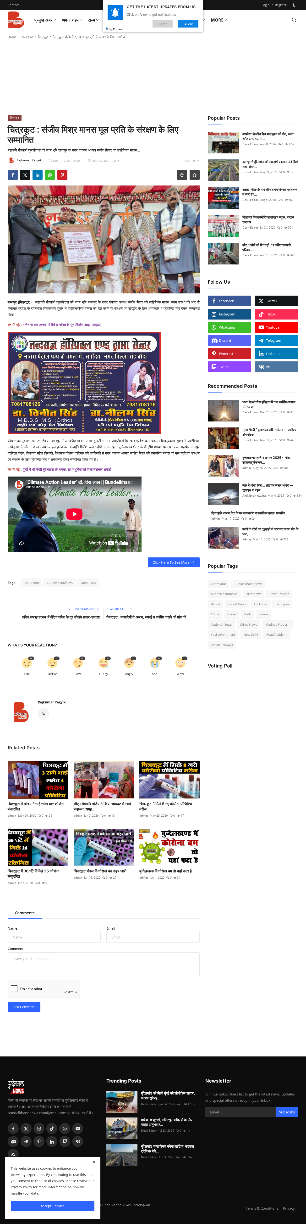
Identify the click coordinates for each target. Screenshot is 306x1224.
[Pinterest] (38, 1141)
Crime (215, 614)
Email (110, 928)
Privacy (289, 1208)
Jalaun (263, 614)
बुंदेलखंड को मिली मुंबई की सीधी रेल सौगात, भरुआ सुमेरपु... (168, 1095)
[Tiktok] (51, 1128)
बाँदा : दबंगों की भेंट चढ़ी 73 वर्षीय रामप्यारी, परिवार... (267, 247)
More (217, 20)
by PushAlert (116, 29)
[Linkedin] (51, 1141)
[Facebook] (13, 1128)
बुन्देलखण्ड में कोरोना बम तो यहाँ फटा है (165, 871)
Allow (188, 23)
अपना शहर (27, 37)
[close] (94, 1162)
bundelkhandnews (60, 582)
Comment (16, 948)
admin (12, 816)
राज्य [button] (91, 20)
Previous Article (87, 609)
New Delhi (251, 635)
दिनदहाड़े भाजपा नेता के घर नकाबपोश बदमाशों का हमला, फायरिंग (248, 513)
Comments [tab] (25, 912)
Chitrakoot (218, 584)
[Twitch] (64, 1141)
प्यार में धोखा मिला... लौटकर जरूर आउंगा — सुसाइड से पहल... (267, 487)
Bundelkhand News (248, 584)
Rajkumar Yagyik (52, 702)
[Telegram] (26, 1141)
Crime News (248, 624)
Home (12, 37)
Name (12, 928)
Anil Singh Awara (254, 496)
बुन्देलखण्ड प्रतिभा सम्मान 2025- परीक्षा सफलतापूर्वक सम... (266, 459)
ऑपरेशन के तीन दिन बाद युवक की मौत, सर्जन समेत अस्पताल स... (268, 136)
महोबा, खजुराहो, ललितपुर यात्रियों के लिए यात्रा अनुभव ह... (166, 1122)
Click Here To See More (171, 562)
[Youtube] (77, 1128)
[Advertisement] (153, 78)
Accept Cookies (53, 1206)
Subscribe (287, 1112)
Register (280, 5)
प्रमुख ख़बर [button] (43, 20)
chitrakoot (31, 582)
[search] (294, 19)
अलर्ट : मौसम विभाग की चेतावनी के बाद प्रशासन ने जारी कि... (269, 191)
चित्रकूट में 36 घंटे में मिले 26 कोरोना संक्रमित (33, 874)
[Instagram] (38, 1128)
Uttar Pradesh (279, 594)
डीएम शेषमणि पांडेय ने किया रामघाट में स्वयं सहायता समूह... (102, 806)
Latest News (237, 604)
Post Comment (24, 1007)
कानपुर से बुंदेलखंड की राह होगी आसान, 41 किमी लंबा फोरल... (270, 164)
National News (221, 624)
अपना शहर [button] (70, 20)
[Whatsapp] (64, 1128)
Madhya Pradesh (277, 624)
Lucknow (260, 604)
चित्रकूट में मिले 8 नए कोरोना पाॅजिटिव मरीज (165, 806)
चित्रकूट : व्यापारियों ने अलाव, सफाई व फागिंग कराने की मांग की (146, 617)
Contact (13, 5)
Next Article (116, 609)
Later (163, 23)
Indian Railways (222, 645)
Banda (215, 604)
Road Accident (276, 635)
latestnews (88, 582)
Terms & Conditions (262, 1208)
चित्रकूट (43, 37)
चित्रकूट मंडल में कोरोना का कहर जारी (100, 871)
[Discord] (13, 1141)
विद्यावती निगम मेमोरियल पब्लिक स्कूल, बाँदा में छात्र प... (268, 219)
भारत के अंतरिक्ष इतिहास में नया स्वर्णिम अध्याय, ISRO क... (269, 404)
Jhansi (232, 614)
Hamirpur (282, 604)
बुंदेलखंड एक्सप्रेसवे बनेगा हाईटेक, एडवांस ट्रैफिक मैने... (167, 1148)
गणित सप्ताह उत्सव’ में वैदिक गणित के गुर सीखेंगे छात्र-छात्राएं (61, 617)
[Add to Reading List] (195, 175)
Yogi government (223, 635)
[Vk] (77, 1141)
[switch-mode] (294, 5)
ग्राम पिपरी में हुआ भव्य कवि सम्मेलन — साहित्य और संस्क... (269, 432)
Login (265, 5)
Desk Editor (250, 144)
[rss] (13, 1154)
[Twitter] (26, 1128)
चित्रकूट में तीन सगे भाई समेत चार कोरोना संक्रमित (36, 806)
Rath (247, 614)
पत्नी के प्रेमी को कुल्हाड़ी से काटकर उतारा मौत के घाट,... (270, 531)
